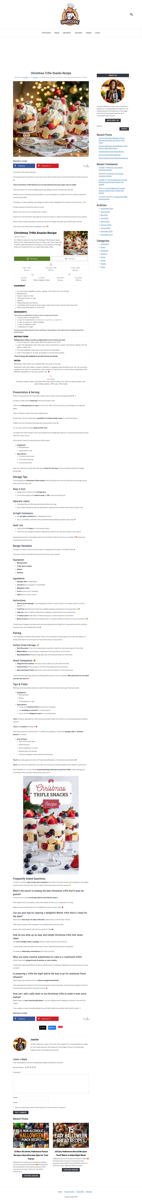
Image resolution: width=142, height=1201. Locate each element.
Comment (17, 1072)
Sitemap (89, 1192)
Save (61, 1027)
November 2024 (107, 235)
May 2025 (104, 215)
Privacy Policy (69, 1192)
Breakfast (67, 33)
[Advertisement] (71, 54)
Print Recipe (33, 258)
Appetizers (46, 33)
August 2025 (105, 212)
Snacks (35, 77)
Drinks (103, 260)
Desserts (78, 33)
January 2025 (105, 228)
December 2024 (107, 231)
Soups (97, 33)
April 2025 (104, 218)
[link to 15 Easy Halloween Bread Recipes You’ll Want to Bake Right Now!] (71, 1135)
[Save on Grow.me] (62, 166)
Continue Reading (31, 1176)
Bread (57, 33)
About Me (80, 1192)
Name (15, 1097)
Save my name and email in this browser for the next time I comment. (40, 1107)
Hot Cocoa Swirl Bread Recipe (110, 155)
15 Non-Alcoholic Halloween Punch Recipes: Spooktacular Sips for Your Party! (31, 1155)
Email (15, 1102)
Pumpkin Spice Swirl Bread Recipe (111, 152)
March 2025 (105, 222)
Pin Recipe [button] (70, 258)
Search (99, 126)
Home (60, 1192)
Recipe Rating (18, 1067)
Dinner (88, 33)
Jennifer (25, 77)
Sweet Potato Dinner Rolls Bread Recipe (113, 158)
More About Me (113, 120)
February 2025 (106, 225)
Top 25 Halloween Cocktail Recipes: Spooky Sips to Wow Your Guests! (113, 182)
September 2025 (107, 208)
